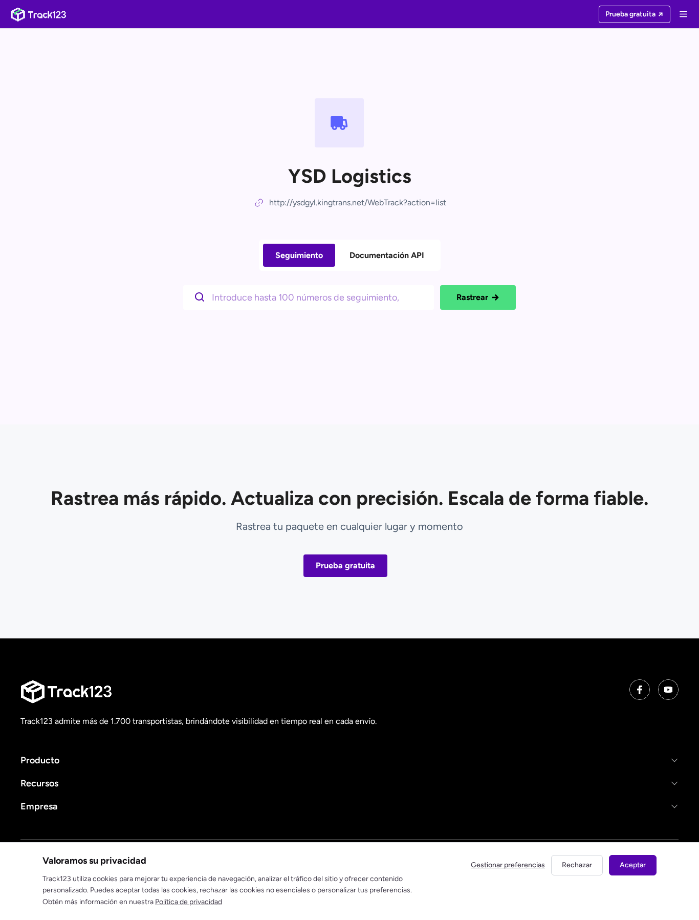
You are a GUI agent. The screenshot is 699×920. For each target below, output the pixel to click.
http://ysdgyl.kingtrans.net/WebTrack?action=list (357, 202)
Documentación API (387, 255)
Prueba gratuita (345, 565)
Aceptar (633, 865)
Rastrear (472, 297)
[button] (349, 760)
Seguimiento (299, 255)
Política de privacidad (188, 901)
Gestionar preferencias (508, 865)
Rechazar (577, 865)
